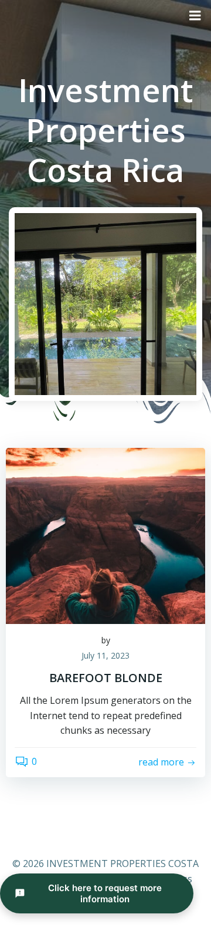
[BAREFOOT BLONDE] (105, 534)
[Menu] (195, 16)
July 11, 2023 (105, 655)
